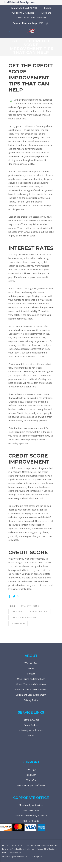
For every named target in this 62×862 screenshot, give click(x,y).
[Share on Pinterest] (18, 595)
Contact (31, 673)
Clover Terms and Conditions (31, 684)
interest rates (18, 624)
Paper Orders (31, 724)
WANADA (31, 780)
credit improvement (38, 612)
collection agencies (31, 606)
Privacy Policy (31, 699)
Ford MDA (31, 774)
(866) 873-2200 (31, 820)
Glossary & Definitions (31, 730)
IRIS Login (44, 23)
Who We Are (31, 663)
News (31, 668)
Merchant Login (29, 23)
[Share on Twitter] (14, 595)
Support (17, 23)
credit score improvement (24, 618)
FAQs (31, 735)
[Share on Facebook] (9, 595)
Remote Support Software (31, 785)
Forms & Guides (31, 719)
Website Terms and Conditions (31, 689)
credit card (17, 612)
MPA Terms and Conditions (31, 678)
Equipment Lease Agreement (31, 694)
